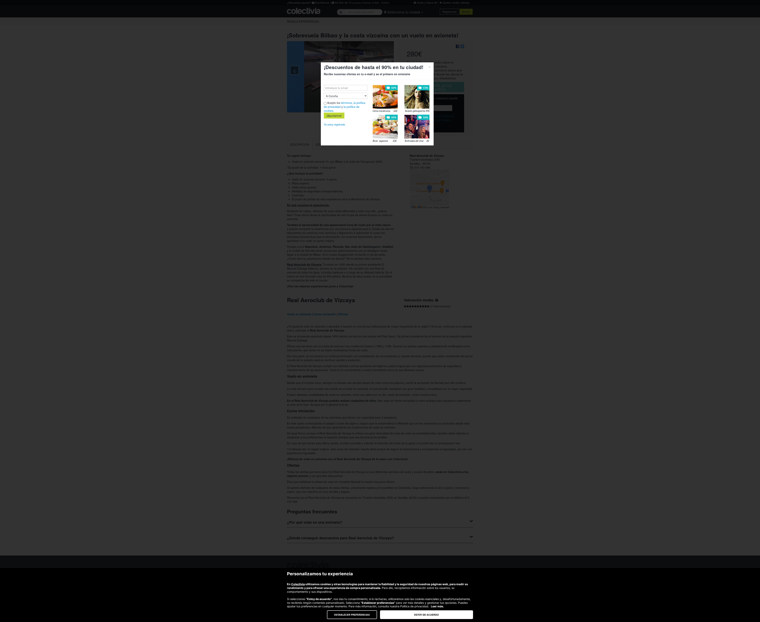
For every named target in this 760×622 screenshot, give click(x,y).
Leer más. (437, 606)
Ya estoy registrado (334, 124)
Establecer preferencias (352, 614)
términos (346, 103)
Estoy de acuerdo (426, 614)
